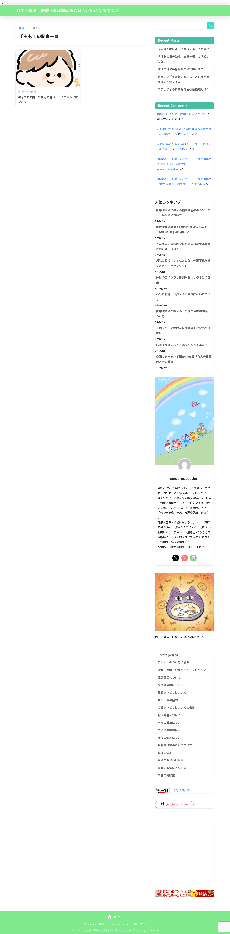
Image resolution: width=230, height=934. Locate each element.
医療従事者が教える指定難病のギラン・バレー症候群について (183, 212)
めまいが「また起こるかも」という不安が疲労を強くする (183, 79)
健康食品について (169, 677)
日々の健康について (171, 723)
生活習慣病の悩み (169, 730)
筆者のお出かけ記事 (171, 760)
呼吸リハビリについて (172, 692)
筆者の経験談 (166, 775)
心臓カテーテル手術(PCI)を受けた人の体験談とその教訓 (184, 359)
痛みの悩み (165, 753)
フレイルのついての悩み (173, 662)
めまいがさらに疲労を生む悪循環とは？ (183, 89)
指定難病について (169, 715)
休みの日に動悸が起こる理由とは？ (181, 69)
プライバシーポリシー (96, 924)
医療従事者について (171, 685)
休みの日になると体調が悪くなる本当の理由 (183, 280)
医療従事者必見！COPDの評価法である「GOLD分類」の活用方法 (181, 229)
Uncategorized (168, 655)
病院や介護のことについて (175, 745)
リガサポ (196, 184)
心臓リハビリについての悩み (176, 707)
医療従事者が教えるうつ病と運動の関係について (183, 313)
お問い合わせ (138, 924)
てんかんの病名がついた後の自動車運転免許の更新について (183, 246)
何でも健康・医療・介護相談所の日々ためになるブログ (68, 10)
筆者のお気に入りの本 (172, 768)
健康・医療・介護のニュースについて (182, 670)
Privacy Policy (120, 924)
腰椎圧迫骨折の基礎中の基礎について (181, 114)
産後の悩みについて (171, 738)
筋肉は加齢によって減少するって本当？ (183, 49)
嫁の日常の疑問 (168, 700)
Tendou (186, 134)
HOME (117, 917)
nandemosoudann (168, 169)
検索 (210, 25)
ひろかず (182, 149)
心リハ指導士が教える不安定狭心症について (183, 296)
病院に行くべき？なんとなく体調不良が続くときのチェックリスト (183, 263)
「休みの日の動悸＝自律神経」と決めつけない (183, 59)
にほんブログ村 (180, 790)
